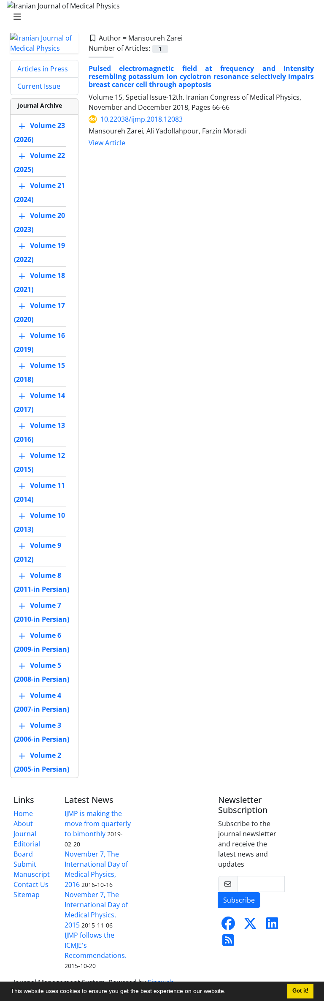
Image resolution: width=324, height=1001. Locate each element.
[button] (228, 992)
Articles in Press (42, 68)
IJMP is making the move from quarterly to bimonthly (98, 823)
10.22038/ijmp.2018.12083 (141, 119)
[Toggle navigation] (159, 17)
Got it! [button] (300, 991)
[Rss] (228, 942)
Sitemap (27, 894)
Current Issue (38, 86)
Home (23, 813)
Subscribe (239, 900)
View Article (107, 142)
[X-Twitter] (250, 925)
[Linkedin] (272, 925)
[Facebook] (228, 925)
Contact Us (31, 884)
